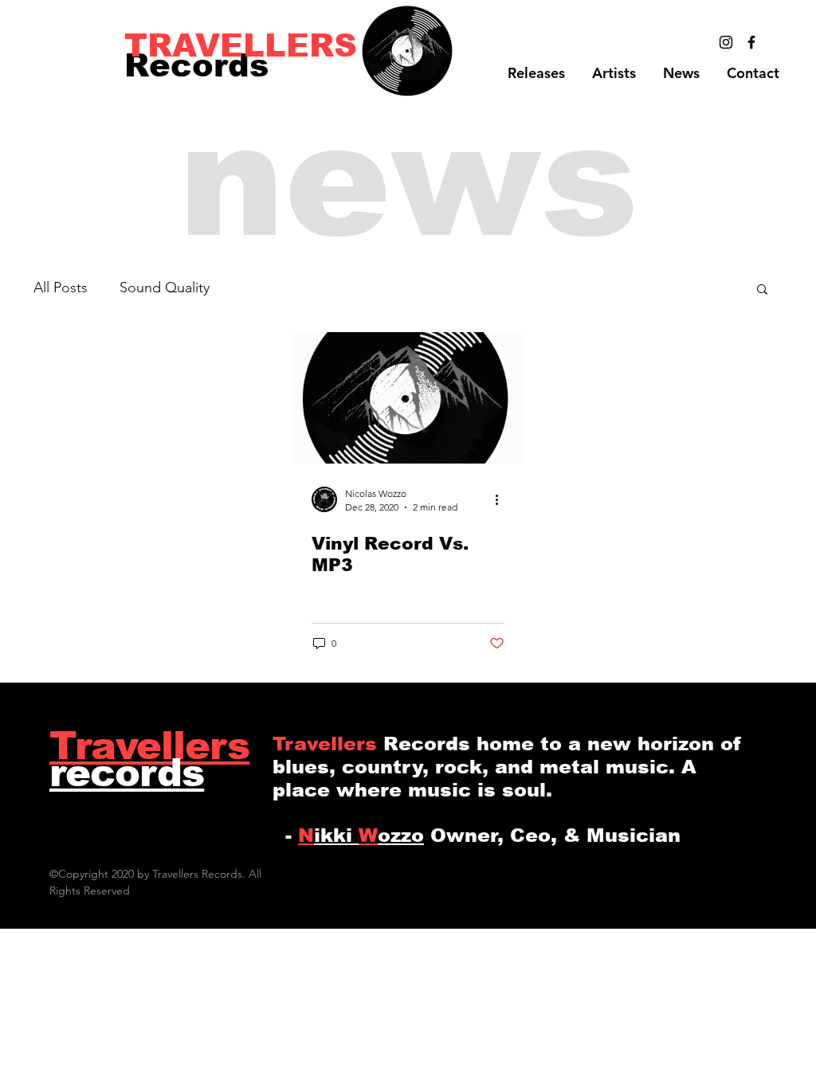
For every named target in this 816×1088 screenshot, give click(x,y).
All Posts (60, 287)
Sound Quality (165, 287)
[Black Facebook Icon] (751, 42)
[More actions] (502, 499)
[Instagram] (726, 42)
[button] (614, 73)
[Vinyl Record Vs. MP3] (408, 398)
